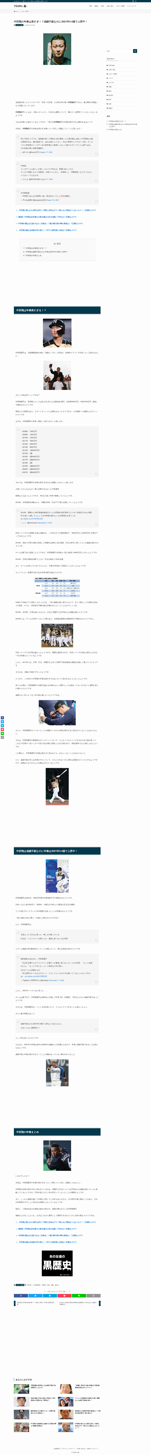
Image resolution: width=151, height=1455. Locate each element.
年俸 (48, 1285)
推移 (52, 1285)
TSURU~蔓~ (21, 6)
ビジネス (111, 82)
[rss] (133, 1)
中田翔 (44, 1285)
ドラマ (110, 78)
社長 (109, 104)
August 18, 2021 (53, 200)
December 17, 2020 (56, 980)
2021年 (29, 1285)
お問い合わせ (81, 1449)
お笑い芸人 (112, 69)
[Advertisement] (57, 82)
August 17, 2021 (46, 152)
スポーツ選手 (19, 25)
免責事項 (57, 1449)
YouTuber (111, 65)
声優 (109, 87)
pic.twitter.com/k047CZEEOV (36, 976)
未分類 (110, 95)
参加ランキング (92, 1449)
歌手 (109, 99)
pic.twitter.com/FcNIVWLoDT (32, 518)
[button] (21, 1295)
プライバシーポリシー (68, 1449)
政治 (109, 91)
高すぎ (57, 1285)
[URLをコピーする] (93, 1295)
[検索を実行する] (135, 51)
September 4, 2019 (44, 522)
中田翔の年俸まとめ (33, 255)
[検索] (135, 1)
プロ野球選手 (36, 1285)
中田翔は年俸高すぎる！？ (36, 248)
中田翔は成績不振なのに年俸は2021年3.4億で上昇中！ (47, 251)
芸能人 (110, 108)
